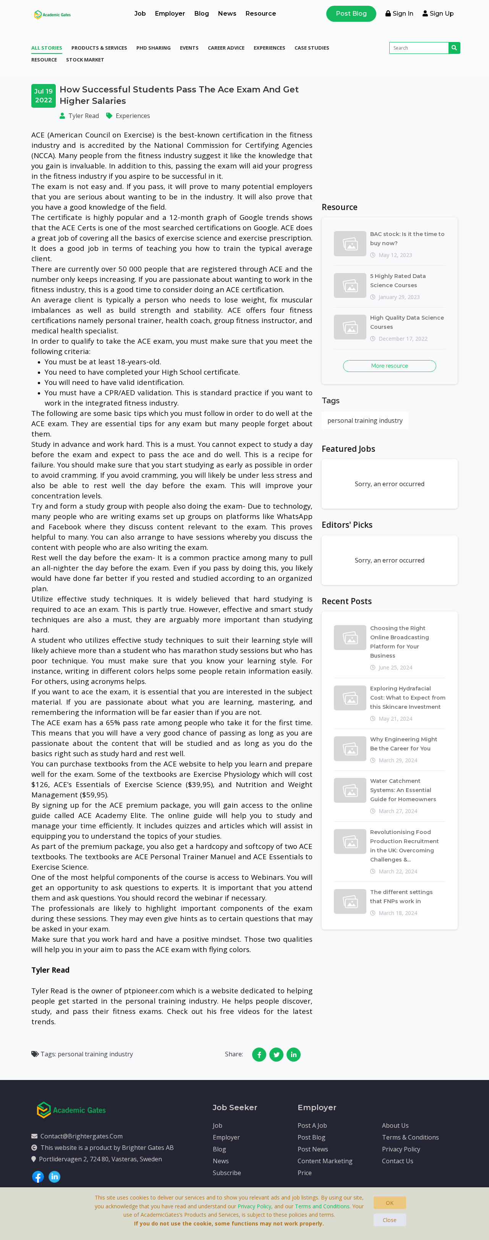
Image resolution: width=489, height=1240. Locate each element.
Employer (170, 13)
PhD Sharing (153, 47)
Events (189, 47)
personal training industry (365, 420)
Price (305, 1173)
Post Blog (351, 13)
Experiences (269, 47)
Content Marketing (325, 1161)
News (227, 13)
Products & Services (99, 47)
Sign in (403, 13)
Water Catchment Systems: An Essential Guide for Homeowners (403, 790)
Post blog (311, 1137)
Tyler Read (83, 116)
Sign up (442, 13)
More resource (389, 366)
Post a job (312, 1125)
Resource (261, 13)
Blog (201, 13)
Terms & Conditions (410, 1137)
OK (389, 1202)
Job (140, 13)
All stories (46, 47)
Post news (313, 1149)
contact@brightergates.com (81, 1136)
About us (395, 1125)
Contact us (397, 1161)
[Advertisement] (390, 137)
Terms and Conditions (322, 1206)
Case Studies (312, 47)
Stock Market (85, 59)
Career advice (226, 47)
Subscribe (227, 1173)
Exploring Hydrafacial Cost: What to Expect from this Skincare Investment (407, 697)
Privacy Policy (401, 1149)
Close (390, 1220)
